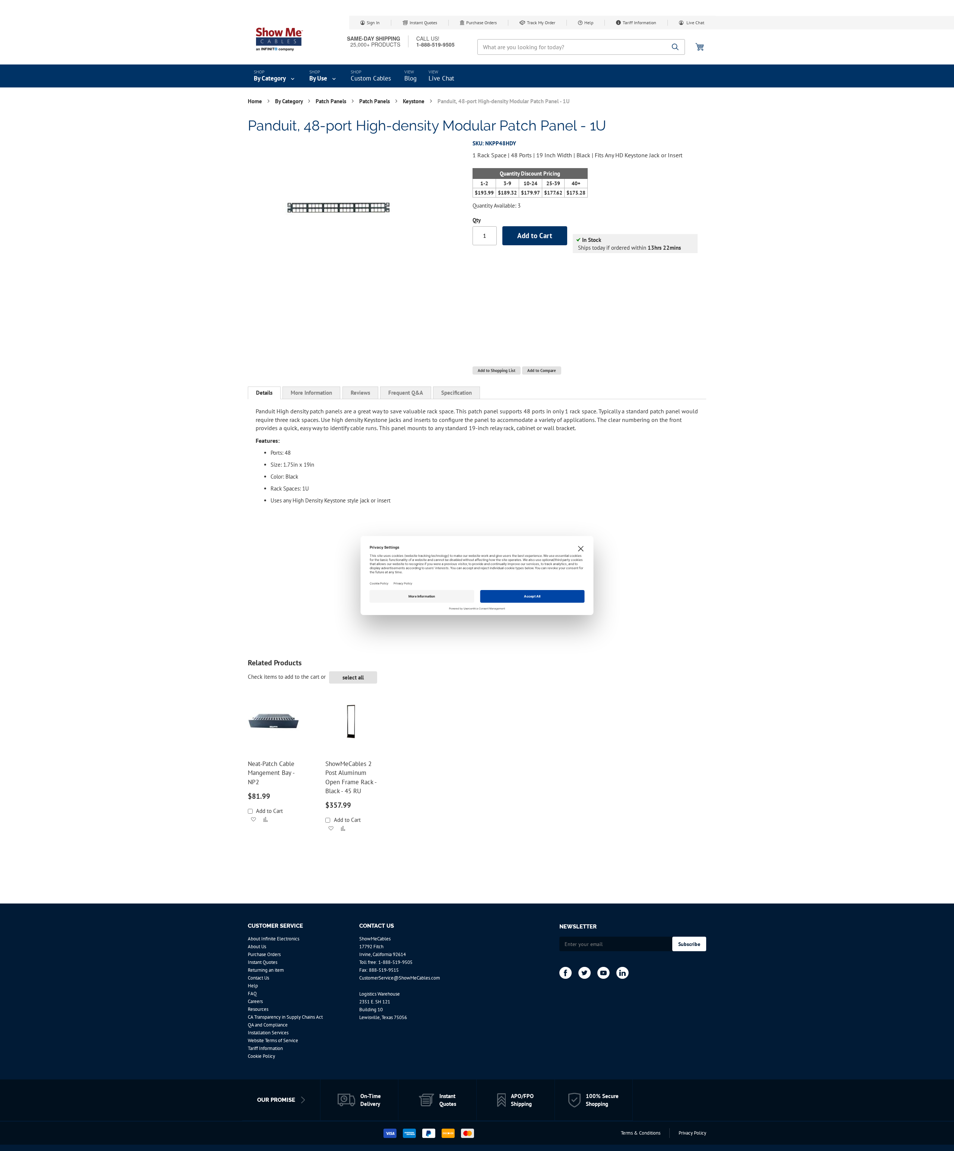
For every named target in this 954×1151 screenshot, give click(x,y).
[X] (584, 973)
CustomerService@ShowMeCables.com (399, 978)
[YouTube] (603, 973)
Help (588, 22)
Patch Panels (332, 101)
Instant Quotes (423, 22)
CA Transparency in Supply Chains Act (285, 1017)
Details (264, 392)
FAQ (252, 993)
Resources (258, 1009)
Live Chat (694, 22)
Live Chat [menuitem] (441, 78)
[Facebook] (565, 973)
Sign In (373, 22)
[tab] (264, 393)
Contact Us (258, 978)
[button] (253, 819)
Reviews (360, 392)
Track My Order (541, 22)
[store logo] (279, 39)
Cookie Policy (261, 1056)
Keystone (414, 101)
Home (255, 101)
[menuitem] (275, 76)
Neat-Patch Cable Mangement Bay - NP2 (271, 773)
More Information (311, 392)
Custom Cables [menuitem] (371, 78)
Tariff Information (639, 22)
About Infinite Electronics (273, 939)
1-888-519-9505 (395, 962)
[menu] (477, 76)
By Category (289, 101)
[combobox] (581, 47)
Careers (255, 1001)
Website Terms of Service (273, 1040)
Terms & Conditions (640, 1133)
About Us (257, 946)
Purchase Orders (481, 22)
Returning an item (266, 970)
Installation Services (268, 1032)
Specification (456, 392)
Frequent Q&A (405, 392)
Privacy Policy (692, 1133)
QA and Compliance (268, 1025)
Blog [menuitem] (410, 78)
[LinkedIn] (622, 973)
